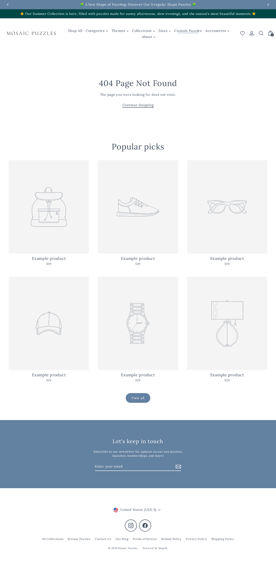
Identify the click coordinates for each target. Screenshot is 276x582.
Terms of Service (145, 539)
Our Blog (121, 539)
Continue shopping (138, 105)
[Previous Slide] (7, 4)
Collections (142, 30)
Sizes (163, 30)
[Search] (261, 33)
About (147, 37)
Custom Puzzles (188, 30)
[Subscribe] (177, 466)
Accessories (216, 30)
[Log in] (251, 33)
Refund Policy (171, 539)
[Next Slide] (268, 4)
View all (138, 398)
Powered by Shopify (155, 548)
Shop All (75, 30)
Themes (118, 30)
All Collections (52, 539)
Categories (95, 30)
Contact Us (103, 539)
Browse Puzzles (79, 539)
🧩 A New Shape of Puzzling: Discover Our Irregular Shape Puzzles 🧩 (138, 4)
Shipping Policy (222, 539)
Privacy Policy (196, 539)
